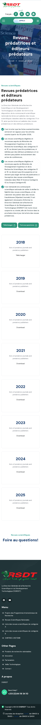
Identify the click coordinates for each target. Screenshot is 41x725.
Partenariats (9, 660)
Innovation (9, 656)
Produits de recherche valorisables (18, 652)
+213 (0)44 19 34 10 (18, 693)
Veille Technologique (12, 664)
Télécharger (8, 225)
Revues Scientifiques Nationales (17, 620)
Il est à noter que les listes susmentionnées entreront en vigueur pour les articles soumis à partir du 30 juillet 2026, (22, 132)
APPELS (22, 21)
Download (21, 291)
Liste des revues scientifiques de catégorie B (21, 632)
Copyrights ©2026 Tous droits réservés (20, 708)
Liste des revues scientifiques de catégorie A (21, 625)
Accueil (11, 61)
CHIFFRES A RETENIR (12, 638)
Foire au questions (27, 225)
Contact (8, 669)
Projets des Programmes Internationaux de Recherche (21, 614)
